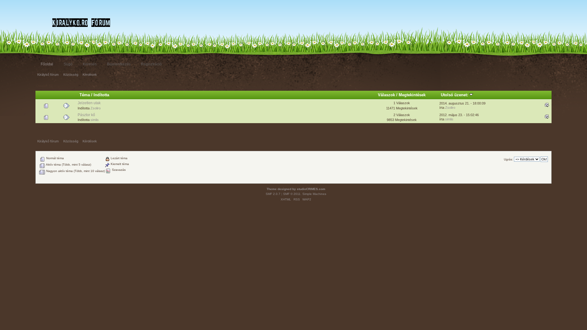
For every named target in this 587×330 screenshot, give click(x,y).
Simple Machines (314, 194)
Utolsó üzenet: (455, 95)
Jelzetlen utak (89, 103)
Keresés (90, 64)
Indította (101, 95)
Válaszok (386, 95)
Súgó (68, 64)
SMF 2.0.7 (273, 194)
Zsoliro (95, 108)
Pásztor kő (86, 115)
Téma (84, 95)
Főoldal (47, 64)
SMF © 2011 (292, 194)
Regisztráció (151, 64)
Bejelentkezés (119, 64)
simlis (94, 120)
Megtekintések (412, 95)
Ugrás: (508, 159)
